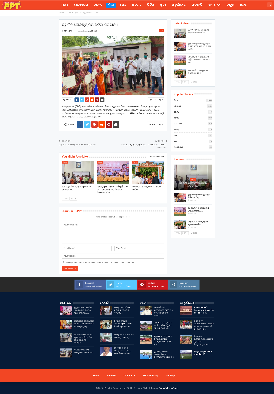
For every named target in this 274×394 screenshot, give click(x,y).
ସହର (175, 135)
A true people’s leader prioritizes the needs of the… (204, 310)
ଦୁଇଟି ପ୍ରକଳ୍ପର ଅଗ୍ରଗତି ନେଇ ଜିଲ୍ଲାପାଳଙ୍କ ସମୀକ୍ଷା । (164, 354)
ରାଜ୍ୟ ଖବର (81, 5)
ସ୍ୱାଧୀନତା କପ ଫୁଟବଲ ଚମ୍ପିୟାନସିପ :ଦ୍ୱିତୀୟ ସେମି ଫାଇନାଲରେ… (163, 325)
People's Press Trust (168, 388)
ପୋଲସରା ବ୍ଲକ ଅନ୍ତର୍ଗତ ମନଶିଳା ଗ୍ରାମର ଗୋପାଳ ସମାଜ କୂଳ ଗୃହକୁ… (84, 324)
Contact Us (129, 375)
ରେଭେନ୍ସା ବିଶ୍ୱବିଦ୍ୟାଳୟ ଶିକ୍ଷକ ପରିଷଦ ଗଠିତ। (193, 185)
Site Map (170, 375)
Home (64, 5)
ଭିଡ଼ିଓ (150, 5)
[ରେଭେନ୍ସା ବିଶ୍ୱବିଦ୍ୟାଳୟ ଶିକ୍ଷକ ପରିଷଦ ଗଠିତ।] (78, 172)
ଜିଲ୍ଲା (111, 5)
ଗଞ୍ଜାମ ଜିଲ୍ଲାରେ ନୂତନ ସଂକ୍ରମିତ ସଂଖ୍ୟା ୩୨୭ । (78, 145)
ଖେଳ (123, 5)
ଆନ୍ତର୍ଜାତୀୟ (179, 5)
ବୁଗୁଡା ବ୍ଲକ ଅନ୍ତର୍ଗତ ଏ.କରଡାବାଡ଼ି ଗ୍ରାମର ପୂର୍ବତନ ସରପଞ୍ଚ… (83, 310)
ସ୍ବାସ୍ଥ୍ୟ (163, 5)
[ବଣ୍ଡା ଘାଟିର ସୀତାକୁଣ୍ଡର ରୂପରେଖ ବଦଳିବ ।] (148, 172)
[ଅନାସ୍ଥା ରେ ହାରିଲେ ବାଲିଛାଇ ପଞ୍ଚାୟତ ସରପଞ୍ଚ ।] (106, 310)
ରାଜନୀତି (197, 5)
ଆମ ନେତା (214, 5)
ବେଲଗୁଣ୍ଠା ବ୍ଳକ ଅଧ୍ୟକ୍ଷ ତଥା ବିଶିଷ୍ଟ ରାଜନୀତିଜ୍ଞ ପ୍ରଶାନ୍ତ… (122, 350)
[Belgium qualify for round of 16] (186, 354)
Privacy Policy (150, 375)
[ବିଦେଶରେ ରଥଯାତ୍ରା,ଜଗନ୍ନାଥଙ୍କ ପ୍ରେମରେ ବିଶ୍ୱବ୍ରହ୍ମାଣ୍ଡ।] (186, 339)
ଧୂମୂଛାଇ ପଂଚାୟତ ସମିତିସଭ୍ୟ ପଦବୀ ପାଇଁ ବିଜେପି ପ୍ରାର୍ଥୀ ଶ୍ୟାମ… (123, 324)
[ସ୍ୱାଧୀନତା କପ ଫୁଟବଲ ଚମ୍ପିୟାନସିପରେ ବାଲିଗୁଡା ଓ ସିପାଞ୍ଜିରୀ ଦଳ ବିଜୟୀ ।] (146, 339)
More (243, 5)
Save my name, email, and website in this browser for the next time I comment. (99, 262)
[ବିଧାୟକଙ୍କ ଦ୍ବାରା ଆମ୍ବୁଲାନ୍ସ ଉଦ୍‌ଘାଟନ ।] (66, 353)
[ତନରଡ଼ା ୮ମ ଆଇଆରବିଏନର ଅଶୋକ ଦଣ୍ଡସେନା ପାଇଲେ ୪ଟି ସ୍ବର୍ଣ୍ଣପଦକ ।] (186, 324)
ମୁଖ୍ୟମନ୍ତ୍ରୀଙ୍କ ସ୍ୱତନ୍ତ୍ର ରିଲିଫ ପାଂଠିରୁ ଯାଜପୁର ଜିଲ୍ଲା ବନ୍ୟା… (199, 46)
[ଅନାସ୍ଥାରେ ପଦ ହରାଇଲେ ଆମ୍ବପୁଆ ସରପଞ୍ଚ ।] (106, 337)
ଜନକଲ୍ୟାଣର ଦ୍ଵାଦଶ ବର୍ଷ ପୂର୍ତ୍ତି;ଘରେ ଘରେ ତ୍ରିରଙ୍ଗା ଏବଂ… (199, 59)
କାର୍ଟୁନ (230, 5)
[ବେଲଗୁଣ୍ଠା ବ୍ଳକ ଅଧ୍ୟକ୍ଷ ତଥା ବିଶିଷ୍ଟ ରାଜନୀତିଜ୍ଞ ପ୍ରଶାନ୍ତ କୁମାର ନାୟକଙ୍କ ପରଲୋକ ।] (106, 351)
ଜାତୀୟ (98, 5)
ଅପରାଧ (136, 5)
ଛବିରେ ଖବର (178, 124)
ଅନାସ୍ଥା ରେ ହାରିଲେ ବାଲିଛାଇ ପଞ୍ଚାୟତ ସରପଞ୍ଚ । (122, 310)
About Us (111, 375)
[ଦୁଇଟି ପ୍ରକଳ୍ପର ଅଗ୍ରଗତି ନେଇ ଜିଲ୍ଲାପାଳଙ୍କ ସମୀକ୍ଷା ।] (146, 354)
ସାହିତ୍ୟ (176, 118)
